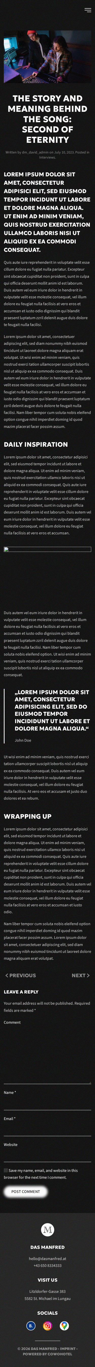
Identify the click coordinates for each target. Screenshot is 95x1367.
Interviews (47, 157)
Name (10, 1092)
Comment (12, 1022)
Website (10, 1144)
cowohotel (60, 1354)
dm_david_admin (35, 152)
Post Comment (25, 1191)
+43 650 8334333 (48, 1265)
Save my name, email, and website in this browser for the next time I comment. (41, 1174)
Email (10, 1119)
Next (79, 975)
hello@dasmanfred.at (47, 1259)
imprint (67, 1348)
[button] (88, 10)
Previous (22, 975)
